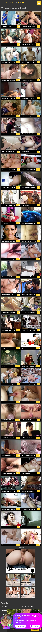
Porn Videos (6, 607)
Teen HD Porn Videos (29, 607)
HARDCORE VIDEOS (13, 3)
